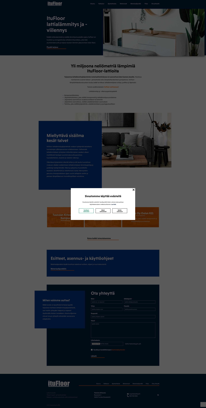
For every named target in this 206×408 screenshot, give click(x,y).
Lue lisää (113, 204)
